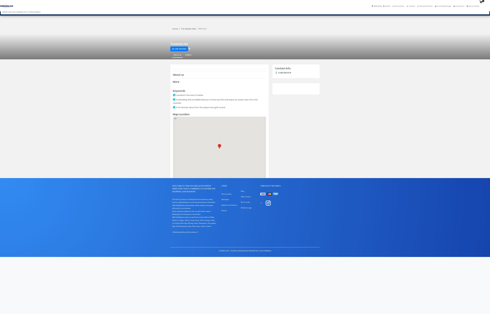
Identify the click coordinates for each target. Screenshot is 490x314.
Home (175, 28)
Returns (224, 211)
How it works (245, 202)
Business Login (246, 208)
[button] (219, 146)
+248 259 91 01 (284, 72)
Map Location (246, 197)
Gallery (188, 54)
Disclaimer (225, 199)
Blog (242, 191)
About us (177, 54)
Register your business (229, 205)
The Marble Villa (188, 28)
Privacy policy (227, 194)
